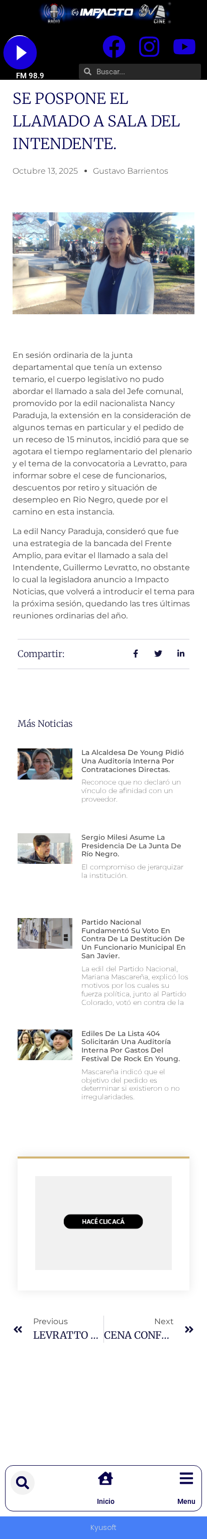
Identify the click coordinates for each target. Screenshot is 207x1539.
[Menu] (186, 1478)
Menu (186, 1501)
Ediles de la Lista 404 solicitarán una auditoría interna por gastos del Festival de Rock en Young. (130, 1046)
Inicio (106, 1501)
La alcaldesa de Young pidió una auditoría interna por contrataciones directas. (132, 761)
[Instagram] (149, 46)
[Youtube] (184, 46)
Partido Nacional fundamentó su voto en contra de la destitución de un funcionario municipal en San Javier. (133, 939)
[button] (23, 1483)
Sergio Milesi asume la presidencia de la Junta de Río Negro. (131, 846)
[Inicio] (105, 1478)
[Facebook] (114, 46)
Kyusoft (103, 1527)
